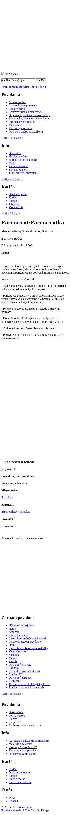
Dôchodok (15, 153)
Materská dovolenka (20, 743)
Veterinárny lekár (18, 651)
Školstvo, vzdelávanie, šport (25, 725)
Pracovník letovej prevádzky (25, 641)
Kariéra (13, 197)
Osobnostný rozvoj (20, 772)
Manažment (15, 125)
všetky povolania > (12, 693)
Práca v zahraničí (18, 166)
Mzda (12, 163)
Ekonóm (14, 667)
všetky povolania (12, 137)
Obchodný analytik (20, 664)
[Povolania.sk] (10, 73)
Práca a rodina (17, 778)
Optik (12, 644)
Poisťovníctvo (17, 715)
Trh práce (14, 204)
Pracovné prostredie (20, 782)
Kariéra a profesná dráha (23, 159)
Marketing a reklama (20, 128)
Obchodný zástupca (20, 677)
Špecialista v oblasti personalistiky (28, 648)
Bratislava (7, 497)
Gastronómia (16, 712)
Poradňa (13, 200)
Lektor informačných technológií (27, 638)
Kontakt (13, 800)
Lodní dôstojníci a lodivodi (24, 671)
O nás (12, 797)
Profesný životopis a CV (23, 747)
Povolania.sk (25, 807)
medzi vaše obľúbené (23, 86)
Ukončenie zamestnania (22, 753)
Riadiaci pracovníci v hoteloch (26, 687)
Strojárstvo (15, 722)
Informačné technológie (22, 121)
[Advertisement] (35, 36)
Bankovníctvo (17, 108)
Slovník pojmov (18, 169)
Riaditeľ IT (15, 674)
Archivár (14, 631)
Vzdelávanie (16, 207)
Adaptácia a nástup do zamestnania (29, 740)
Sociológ (14, 654)
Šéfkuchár (14, 680)
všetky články (10, 213)
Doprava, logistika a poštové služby (29, 115)
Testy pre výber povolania (24, 172)
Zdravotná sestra (18, 635)
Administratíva (17, 102)
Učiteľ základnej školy (22, 625)
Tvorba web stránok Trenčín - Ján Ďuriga (25, 810)
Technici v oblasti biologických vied (29, 684)
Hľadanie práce (18, 156)
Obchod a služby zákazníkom (26, 131)
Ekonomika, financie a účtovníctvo (29, 118)
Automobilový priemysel (23, 105)
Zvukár (13, 661)
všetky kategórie (12, 179)
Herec (12, 628)
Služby (13, 718)
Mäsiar (13, 658)
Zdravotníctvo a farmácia (15, 511)
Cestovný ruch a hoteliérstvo (25, 111)
